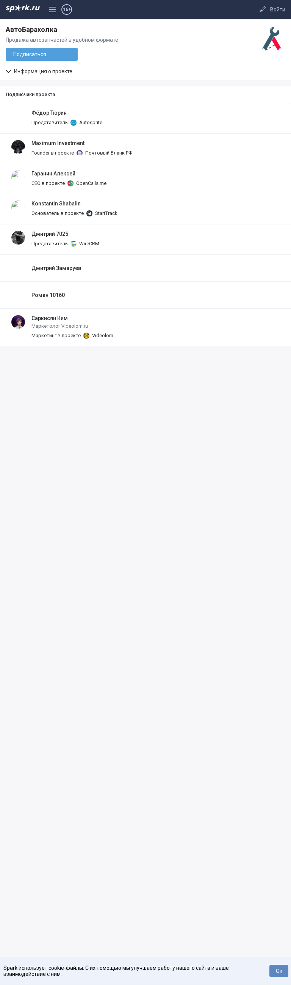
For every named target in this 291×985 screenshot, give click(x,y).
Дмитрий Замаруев (56, 268)
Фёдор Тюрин (49, 113)
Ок (279, 971)
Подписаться (29, 54)
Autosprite (90, 122)
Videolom (102, 335)
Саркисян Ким (49, 318)
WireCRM (88, 243)
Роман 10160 (48, 295)
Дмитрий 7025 (49, 234)
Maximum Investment (57, 143)
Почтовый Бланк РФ (108, 153)
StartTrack (105, 213)
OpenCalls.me (90, 183)
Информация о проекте (42, 71)
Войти (277, 9)
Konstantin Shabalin (56, 203)
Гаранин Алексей (53, 173)
